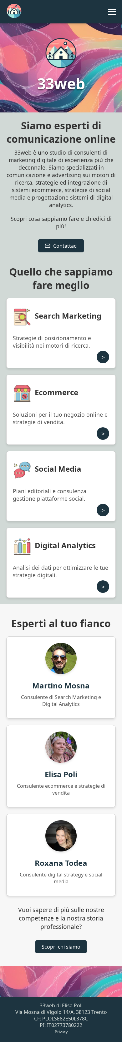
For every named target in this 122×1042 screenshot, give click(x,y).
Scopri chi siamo (61, 946)
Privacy (61, 1032)
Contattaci (65, 245)
